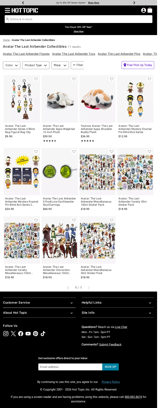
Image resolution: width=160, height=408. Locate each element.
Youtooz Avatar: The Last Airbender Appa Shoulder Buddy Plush (97, 129)
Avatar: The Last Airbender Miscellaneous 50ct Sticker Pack (96, 270)
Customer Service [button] (16, 302)
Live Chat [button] (121, 327)
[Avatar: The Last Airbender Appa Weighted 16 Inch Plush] (60, 99)
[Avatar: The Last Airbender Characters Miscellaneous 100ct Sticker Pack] (60, 240)
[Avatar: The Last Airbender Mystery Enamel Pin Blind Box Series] (135, 99)
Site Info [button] (88, 313)
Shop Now (93, 2)
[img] (6, 334)
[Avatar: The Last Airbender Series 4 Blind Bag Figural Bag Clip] (22, 99)
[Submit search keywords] (8, 19)
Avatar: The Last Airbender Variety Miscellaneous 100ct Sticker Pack (18, 270)
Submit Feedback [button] (110, 344)
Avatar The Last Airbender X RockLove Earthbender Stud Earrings (59, 201)
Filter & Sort (84, 65)
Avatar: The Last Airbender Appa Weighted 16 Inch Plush (59, 129)
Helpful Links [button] (92, 302)
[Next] (134, 2)
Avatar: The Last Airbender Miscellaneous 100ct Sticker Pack (96, 201)
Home (6, 40)
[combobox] (78, 19)
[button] (6, 10)
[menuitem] (149, 10)
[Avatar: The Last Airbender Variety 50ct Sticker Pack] (135, 171)
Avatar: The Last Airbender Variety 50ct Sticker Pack (132, 201)
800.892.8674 (133, 397)
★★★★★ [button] (49, 140)
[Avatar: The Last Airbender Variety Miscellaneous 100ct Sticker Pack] (22, 240)
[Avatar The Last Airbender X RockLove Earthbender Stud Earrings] (60, 171)
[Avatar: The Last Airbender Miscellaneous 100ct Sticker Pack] (97, 171)
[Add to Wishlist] (36, 79)
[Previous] (23, 2)
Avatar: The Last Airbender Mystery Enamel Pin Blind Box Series (134, 129)
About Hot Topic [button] (15, 313)
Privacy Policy (111, 382)
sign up (110, 366)
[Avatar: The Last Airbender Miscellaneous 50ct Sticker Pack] (97, 240)
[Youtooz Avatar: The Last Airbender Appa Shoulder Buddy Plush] (97, 99)
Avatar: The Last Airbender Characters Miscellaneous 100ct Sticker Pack (56, 270)
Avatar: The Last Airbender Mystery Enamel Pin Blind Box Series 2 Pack (21, 201)
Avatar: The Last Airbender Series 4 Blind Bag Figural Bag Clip (20, 129)
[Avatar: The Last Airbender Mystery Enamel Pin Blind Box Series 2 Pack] (22, 171)
